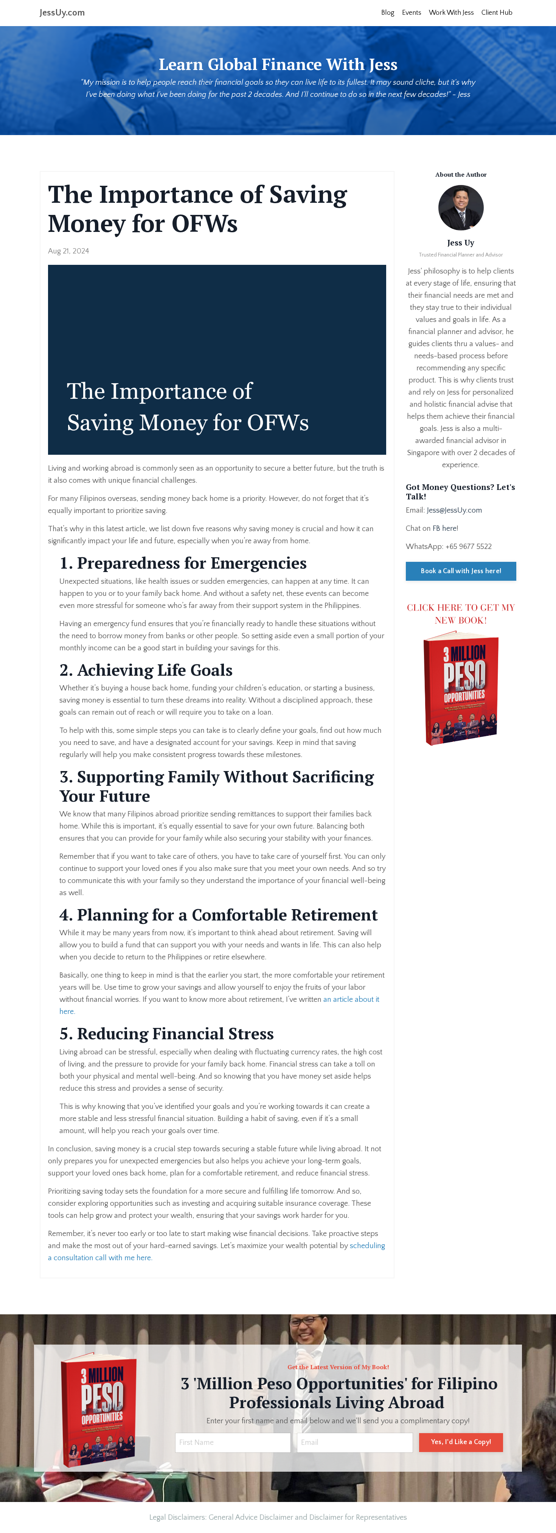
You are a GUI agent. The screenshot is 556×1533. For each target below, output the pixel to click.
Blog (387, 13)
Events (411, 13)
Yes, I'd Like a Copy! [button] (461, 1442)
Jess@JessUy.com (454, 510)
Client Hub (497, 13)
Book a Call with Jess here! (461, 571)
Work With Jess (451, 13)
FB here (445, 528)
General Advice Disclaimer (251, 1517)
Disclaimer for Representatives (358, 1517)
